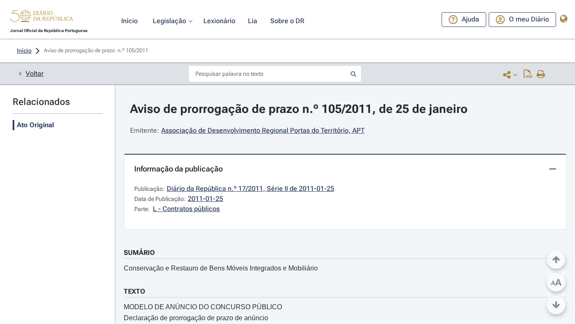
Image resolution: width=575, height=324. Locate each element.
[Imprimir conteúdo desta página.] (541, 74)
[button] (41, 17)
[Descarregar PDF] (528, 74)
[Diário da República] (41, 18)
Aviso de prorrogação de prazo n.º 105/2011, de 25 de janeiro (299, 109)
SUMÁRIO (139, 253)
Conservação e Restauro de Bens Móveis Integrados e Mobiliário (221, 268)
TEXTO (134, 291)
